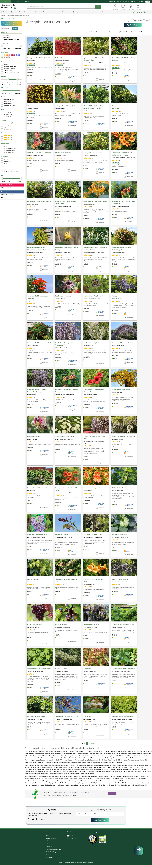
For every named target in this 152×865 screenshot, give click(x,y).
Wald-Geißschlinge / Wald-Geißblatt (39, 201)
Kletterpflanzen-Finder (79, 793)
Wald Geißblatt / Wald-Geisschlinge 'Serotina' (123, 59)
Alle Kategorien (7, 35)
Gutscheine (112, 1)
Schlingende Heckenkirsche (92, 153)
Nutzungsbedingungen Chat (53, 849)
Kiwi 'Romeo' (87, 716)
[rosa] (9, 55)
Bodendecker (45, 12)
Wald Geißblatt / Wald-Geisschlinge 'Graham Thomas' (95, 249)
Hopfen (114, 106)
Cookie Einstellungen (51, 852)
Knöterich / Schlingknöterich (93, 343)
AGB (47, 854)
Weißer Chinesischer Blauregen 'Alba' (124, 436)
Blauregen (115, 296)
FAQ (47, 835)
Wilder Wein (59, 58)
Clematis (75, 12)
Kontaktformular (6, 187)
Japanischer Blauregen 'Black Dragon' (67, 716)
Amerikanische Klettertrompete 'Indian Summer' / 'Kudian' (122, 154)
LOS (98, 6)
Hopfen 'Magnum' (33, 579)
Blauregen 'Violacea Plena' (120, 579)
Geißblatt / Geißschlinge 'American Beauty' (66, 391)
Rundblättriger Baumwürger (121, 389)
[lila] (14, 55)
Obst (19, 12)
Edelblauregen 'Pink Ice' (91, 624)
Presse (48, 843)
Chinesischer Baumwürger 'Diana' (123, 624)
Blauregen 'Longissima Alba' (92, 534)
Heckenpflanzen (28, 12)
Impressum (49, 857)
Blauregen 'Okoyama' (62, 534)
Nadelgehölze (55, 12)
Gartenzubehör (95, 12)
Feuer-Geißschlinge (33, 436)
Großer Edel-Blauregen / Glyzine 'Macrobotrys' (66, 344)
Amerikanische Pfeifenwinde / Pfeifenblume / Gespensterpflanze (38, 249)
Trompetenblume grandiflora (92, 488)
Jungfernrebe (87, 668)
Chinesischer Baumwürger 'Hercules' (39, 668)
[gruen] (2, 57)
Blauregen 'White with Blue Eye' (122, 716)
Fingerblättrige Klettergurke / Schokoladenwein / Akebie (93, 107)
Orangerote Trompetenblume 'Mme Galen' (67, 489)
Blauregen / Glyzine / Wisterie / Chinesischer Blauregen (37, 391)
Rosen (37, 12)
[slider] (2, 46)
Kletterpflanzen (66, 12)
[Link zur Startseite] (9, 6)
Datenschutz (49, 846)
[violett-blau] (17, 55)
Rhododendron (84, 12)
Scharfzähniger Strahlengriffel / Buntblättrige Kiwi (122, 249)
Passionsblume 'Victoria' (63, 296)
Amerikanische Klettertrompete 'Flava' (93, 580)
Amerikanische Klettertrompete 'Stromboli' (37, 297)
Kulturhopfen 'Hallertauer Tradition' (123, 668)
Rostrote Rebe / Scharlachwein (37, 488)
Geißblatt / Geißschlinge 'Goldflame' (39, 152)
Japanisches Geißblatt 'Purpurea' (66, 579)
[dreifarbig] (9, 57)
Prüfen (15, 28)
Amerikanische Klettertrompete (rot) (39, 343)
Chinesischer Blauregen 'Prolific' (122, 343)
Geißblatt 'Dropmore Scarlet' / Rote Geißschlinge (123, 203)
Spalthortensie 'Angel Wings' (64, 436)
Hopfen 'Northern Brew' (120, 534)
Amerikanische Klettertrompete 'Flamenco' (93, 391)
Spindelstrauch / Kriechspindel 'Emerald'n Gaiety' (93, 59)
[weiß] (2, 55)
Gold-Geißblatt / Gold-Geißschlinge (95, 201)
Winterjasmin (31, 106)
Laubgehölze (4, 12)
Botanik (26, 1)
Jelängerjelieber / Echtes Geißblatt (66, 106)
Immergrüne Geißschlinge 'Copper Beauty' (66, 249)
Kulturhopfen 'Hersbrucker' (36, 716)
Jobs (47, 841)
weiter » (148, 31)
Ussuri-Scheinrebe (61, 624)
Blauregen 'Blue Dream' (63, 152)
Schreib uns (72, 835)
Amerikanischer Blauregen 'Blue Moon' (94, 438)
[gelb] (5, 55)
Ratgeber (16, 1)
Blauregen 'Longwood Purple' (37, 534)
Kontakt (133, 1)
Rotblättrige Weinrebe (34, 624)
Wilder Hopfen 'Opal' (119, 488)
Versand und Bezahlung (8, 194)
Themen (104, 12)
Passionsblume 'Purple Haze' (93, 296)
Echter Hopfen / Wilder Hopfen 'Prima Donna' (65, 203)
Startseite (3, 15)
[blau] (19, 55)
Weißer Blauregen (61, 668)
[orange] (7, 55)
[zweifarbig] (7, 57)
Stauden (13, 12)
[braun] (5, 57)
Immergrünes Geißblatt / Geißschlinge (39, 58)
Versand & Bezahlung (123, 1)
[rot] (12, 55)
